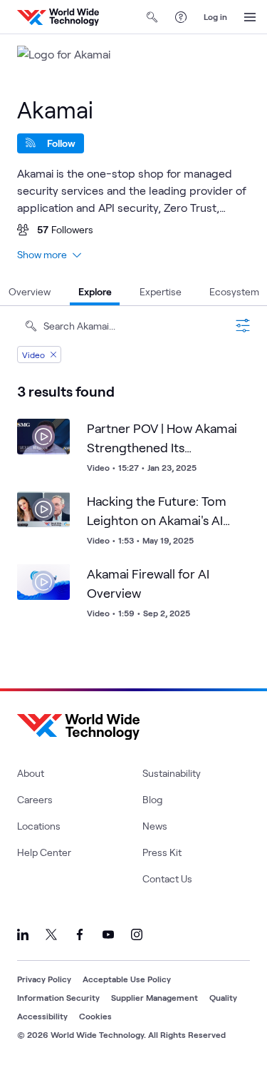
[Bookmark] (55, 433)
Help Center (44, 852)
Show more (42, 254)
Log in (215, 16)
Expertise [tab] (161, 291)
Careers (35, 799)
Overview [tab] (30, 291)
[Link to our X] (51, 934)
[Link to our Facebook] (79, 934)
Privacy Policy (44, 979)
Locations (39, 826)
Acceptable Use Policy (127, 979)
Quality (223, 997)
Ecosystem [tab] (234, 291)
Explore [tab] (95, 291)
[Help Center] (181, 17)
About (30, 773)
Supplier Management (154, 997)
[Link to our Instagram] (136, 934)
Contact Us (167, 878)
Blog (152, 799)
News (154, 826)
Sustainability (171, 773)
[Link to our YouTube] (108, 934)
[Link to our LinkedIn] (22, 934)
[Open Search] (152, 17)
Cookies (95, 1016)
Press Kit (162, 852)
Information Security (58, 997)
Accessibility (42, 1016)
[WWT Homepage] (58, 17)
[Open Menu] (250, 17)
